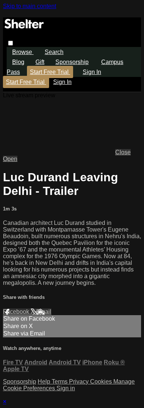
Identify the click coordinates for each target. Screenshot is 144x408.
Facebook (17, 311)
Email (43, 311)
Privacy (79, 381)
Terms (60, 381)
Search (54, 52)
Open (10, 159)
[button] (10, 43)
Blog (18, 62)
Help (45, 381)
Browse (23, 52)
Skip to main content (29, 6)
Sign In (62, 82)
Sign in (92, 72)
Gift (39, 62)
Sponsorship (72, 62)
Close (123, 152)
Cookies (101, 381)
